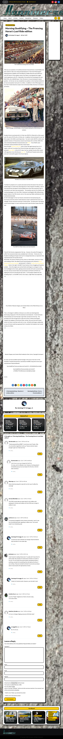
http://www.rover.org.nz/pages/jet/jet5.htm (21, 463)
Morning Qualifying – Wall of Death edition (23, 422)
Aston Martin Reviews (52, 712)
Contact (21, 18)
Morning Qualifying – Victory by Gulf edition (38, 422)
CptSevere (11, 517)
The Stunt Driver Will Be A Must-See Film (38, 720)
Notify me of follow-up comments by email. (15, 692)
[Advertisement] (54, 41)
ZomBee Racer (12, 594)
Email (5, 670)
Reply (40, 453)
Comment (7, 646)
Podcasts (35, 18)
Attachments (7, 683)
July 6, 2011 (36, 428)
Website (6, 676)
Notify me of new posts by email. (13, 695)
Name (5, 664)
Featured (51, 713)
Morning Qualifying (10, 25)
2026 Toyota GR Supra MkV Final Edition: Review (10, 720)
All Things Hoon (38, 715)
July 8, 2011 (8, 428)
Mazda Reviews (24, 715)
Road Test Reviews (51, 718)
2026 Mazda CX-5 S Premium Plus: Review (24, 720)
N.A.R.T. (29, 142)
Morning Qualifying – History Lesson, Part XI (10, 422)
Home (5, 18)
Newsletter (28, 18)
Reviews (50, 715)
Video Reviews (52, 719)
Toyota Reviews (10, 715)
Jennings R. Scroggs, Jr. (25, 408)
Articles (15, 18)
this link (10, 560)
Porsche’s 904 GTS (15, 146)
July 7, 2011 (22, 428)
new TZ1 (23, 152)
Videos (41, 18)
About (10, 18)
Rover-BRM (11, 150)
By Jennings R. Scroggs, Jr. (14, 35)
